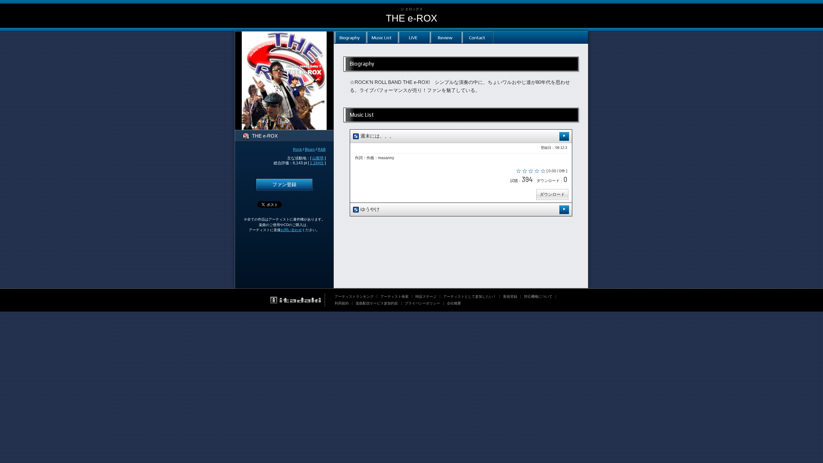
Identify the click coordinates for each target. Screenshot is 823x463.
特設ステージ (426, 296)
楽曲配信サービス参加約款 (377, 303)
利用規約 (342, 303)
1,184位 (317, 163)
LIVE (413, 37)
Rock (297, 149)
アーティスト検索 (394, 296)
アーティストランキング (354, 296)
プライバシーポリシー (422, 303)
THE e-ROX (411, 18)
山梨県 (318, 158)
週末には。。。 (376, 136)
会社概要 (454, 303)
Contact (477, 37)
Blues (310, 149)
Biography (349, 37)
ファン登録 (284, 184)
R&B (322, 149)
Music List (382, 37)
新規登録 (510, 296)
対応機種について (538, 296)
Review (445, 37)
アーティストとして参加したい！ (469, 296)
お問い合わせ (291, 230)
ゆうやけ (369, 209)
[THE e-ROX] (284, 35)
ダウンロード (552, 194)
